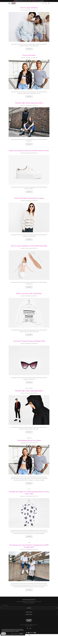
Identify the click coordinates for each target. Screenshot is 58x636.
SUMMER (31, 388)
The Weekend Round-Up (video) (29, 440)
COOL (29, 542)
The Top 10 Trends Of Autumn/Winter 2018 (29, 341)
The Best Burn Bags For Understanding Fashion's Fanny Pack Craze (29, 493)
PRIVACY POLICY (14, 633)
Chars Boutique (13, 3)
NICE (29, 489)
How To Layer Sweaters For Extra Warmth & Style (29, 246)
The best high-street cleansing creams (29, 103)
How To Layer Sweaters (29, 8)
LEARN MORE (29, 48)
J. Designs (31, 625)
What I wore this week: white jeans (29, 293)
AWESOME (29, 437)
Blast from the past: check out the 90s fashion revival (29, 151)
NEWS (26, 388)
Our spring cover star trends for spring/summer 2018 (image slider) (29, 546)
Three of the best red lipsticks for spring (29, 198)
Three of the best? (29, 55)
